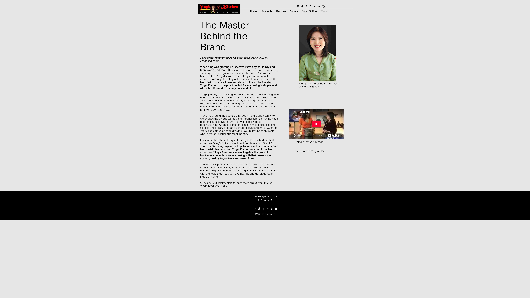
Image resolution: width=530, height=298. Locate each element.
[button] (324, 6)
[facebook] (306, 6)
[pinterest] (310, 6)
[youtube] (318, 6)
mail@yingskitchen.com (265, 196)
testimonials (225, 182)
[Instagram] (298, 6)
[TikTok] (302, 6)
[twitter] (314, 6)
